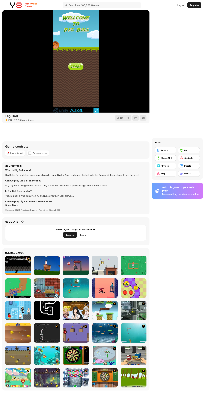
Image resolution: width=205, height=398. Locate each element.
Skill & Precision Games (26, 210)
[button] (11, 205)
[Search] (66, 5)
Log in (180, 5)
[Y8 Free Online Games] (16, 5)
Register (194, 5)
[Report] (135, 118)
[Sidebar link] (5, 5)
